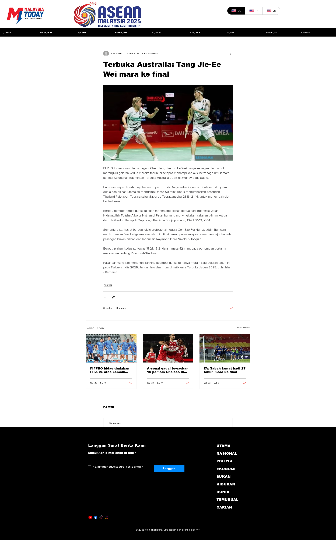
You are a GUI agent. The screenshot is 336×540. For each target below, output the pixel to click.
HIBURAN (225, 484)
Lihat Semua (243, 327)
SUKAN (108, 285)
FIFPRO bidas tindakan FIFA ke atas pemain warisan (109, 370)
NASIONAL (226, 453)
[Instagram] (106, 517)
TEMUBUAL (227, 500)
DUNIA (222, 492)
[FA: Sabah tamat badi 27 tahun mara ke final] (225, 348)
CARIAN (224, 507)
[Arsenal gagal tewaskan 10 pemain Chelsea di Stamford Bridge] (168, 348)
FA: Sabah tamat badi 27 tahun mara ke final (225, 370)
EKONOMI (226, 469)
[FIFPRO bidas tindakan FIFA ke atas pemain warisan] (111, 348)
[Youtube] (90, 517)
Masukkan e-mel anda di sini (112, 452)
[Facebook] (96, 517)
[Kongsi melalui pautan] (113, 297)
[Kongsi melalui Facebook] (105, 297)
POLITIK (224, 461)
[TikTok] (101, 517)
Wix (198, 529)
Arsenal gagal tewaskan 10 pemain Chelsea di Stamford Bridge (167, 370)
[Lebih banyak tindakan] (231, 53)
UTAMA (223, 446)
